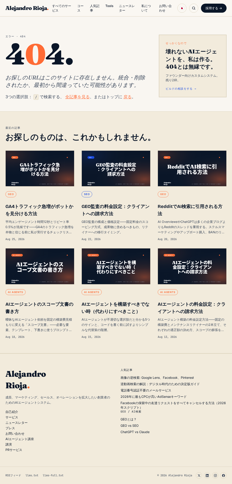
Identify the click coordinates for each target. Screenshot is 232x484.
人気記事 (94, 8)
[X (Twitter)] (199, 475)
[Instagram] (215, 475)
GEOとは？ (129, 419)
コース (80, 8)
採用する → (213, 8)
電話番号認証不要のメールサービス (146, 390)
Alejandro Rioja (26, 8)
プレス (10, 428)
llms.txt (32, 475)
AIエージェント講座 (19, 439)
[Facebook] (223, 475)
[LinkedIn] (207, 475)
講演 (8, 444)
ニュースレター (127, 8)
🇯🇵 (182, 8)
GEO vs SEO (130, 425)
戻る (127, 96)
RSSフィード (13, 475)
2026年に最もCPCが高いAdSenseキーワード (154, 396)
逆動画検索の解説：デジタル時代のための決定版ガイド (160, 384)
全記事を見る (77, 96)
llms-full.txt (53, 475)
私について (146, 8)
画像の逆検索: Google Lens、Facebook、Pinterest (157, 377)
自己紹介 (11, 412)
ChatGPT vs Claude (135, 432)
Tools (109, 6)
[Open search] (193, 8)
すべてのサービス (61, 8)
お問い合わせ (165, 8)
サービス (11, 417)
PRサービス (13, 450)
